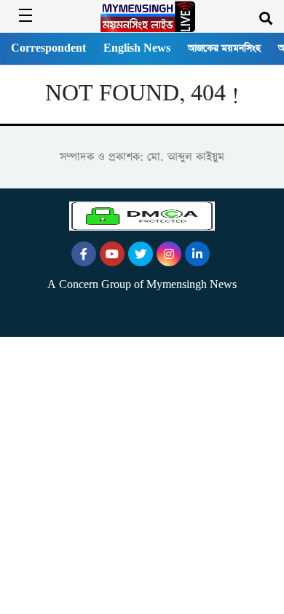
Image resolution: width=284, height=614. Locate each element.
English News (136, 48)
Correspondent (48, 48)
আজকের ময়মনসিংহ (224, 48)
